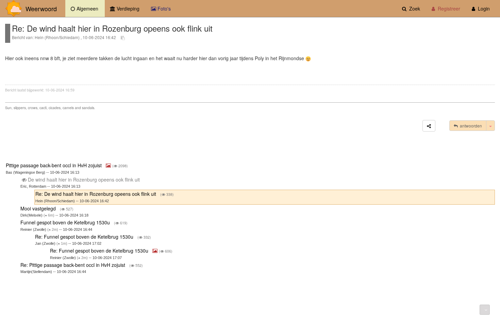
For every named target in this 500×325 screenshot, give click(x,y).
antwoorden (470, 126)
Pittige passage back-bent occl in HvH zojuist (54, 165)
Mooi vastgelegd (38, 208)
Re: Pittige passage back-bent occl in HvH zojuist (73, 264)
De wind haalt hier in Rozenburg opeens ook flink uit (84, 179)
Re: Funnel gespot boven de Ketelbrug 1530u (85, 236)
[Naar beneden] (485, 310)
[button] (428, 126)
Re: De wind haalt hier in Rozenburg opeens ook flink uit (96, 193)
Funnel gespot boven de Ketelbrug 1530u (65, 222)
